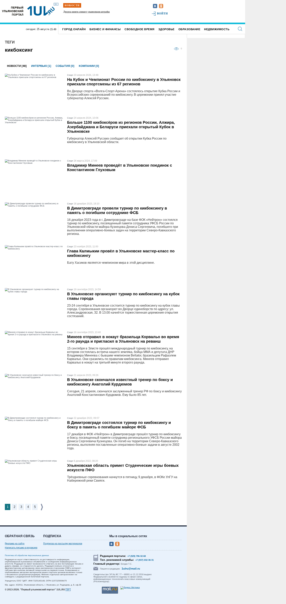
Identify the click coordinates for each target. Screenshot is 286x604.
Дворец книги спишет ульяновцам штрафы (86, 11)
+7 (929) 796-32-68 (136, 556)
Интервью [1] (41, 65)
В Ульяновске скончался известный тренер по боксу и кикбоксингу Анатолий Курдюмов (120, 382)
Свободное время (139, 29)
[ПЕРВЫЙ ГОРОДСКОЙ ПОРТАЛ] (12, 11)
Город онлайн (74, 29)
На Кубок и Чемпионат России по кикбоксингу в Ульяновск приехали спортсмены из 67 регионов (124, 81)
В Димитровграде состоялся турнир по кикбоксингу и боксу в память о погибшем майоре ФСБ (119, 424)
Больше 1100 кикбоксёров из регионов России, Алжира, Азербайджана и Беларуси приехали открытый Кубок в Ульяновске (121, 127)
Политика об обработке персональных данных (27, 555)
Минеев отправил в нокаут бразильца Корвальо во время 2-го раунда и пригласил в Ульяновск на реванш (123, 339)
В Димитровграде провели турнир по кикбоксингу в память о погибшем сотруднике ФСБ (117, 210)
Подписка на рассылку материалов (62, 543)
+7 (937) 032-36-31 (144, 560)
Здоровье (166, 29)
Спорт (70, 75)
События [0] (65, 65)
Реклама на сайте (15, 543)
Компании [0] (89, 65)
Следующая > (42, 507)
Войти (162, 13)
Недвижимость (216, 29)
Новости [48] (17, 65)
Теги (10, 42)
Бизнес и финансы (105, 29)
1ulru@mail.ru (131, 568)
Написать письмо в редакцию (21, 547)
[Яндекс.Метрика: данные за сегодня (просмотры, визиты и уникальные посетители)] (130, 587)
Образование (189, 29)
